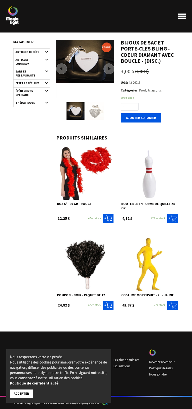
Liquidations (122, 366)
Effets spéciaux (27, 83)
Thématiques (25, 102)
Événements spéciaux (24, 93)
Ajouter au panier (141, 118)
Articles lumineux (22, 62)
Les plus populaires (126, 360)
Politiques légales (160, 368)
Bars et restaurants (26, 73)
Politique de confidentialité (34, 383)
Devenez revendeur (161, 362)
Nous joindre (157, 374)
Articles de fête (27, 52)
